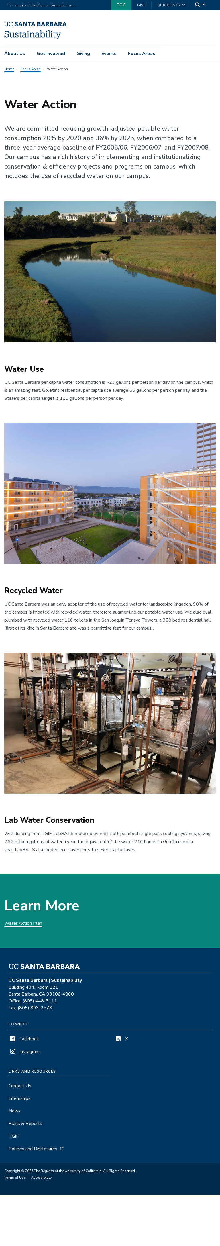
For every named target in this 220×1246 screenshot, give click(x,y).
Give (141, 5)
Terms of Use (14, 1177)
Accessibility (41, 1177)
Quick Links (168, 5)
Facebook (28, 1039)
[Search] (200, 5)
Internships (20, 1098)
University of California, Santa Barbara (42, 5)
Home (9, 69)
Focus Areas (141, 53)
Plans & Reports (25, 1123)
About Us (14, 53)
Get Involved (51, 53)
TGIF (121, 5)
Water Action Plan (23, 923)
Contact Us (20, 1086)
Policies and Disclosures (33, 1149)
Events (109, 53)
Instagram (29, 1052)
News (15, 1111)
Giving (83, 53)
